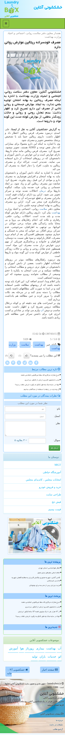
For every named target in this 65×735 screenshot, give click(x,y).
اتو (59, 656)
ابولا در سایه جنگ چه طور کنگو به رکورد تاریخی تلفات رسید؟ (37, 384)
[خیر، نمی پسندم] (11, 355)
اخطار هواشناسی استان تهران (49, 568)
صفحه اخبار (48, 669)
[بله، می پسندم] (26, 355)
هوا (22, 648)
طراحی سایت (53, 494)
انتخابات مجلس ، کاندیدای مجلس (43, 479)
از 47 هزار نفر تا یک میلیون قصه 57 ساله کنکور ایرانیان (39, 611)
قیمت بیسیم (54, 509)
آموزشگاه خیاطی (52, 472)
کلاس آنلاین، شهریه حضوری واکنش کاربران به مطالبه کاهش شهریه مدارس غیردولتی (36, 579)
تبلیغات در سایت (56, 724)
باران (43, 656)
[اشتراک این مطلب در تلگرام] (24, 362)
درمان (42, 190)
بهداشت (56, 212)
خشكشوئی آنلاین (48, 7)
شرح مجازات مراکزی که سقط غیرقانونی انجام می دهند (40, 375)
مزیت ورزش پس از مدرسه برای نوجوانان (44, 585)
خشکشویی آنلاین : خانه (15, 671)
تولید (34, 656)
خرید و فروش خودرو (50, 487)
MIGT (58, 465)
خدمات (52, 656)
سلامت (43, 209)
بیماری (40, 648)
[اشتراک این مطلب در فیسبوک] (36, 362)
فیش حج (56, 502)
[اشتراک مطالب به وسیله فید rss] (7, 362)
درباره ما (59, 720)
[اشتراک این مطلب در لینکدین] (30, 362)
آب (42, 310)
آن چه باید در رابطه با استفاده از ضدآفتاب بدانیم (41, 389)
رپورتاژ (30, 648)
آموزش (13, 648)
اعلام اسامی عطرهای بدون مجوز (48, 572)
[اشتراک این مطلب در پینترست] (13, 362)
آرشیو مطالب (58, 729)
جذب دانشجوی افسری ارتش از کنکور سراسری (42, 380)
